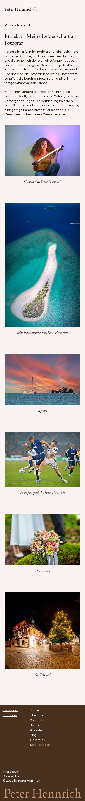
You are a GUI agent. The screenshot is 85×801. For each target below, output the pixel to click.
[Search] (35, 9)
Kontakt (35, 725)
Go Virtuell (37, 740)
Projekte (36, 730)
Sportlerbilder (40, 720)
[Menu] (75, 9)
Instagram (10, 710)
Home (34, 710)
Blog (33, 735)
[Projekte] (58, 730)
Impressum (11, 771)
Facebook (10, 715)
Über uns (36, 715)
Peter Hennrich (19, 9)
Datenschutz (12, 776)
